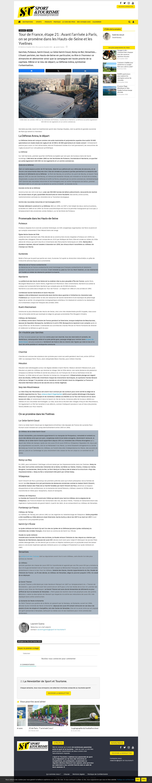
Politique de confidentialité (125, 779)
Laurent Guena (59, 47)
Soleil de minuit (118, 35)
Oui (137, 779)
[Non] (149, 780)
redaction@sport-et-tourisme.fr (121, 760)
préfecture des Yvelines (30, 556)
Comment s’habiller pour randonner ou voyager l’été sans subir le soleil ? (125, 64)
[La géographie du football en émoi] (79, 706)
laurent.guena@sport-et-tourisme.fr (51, 630)
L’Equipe (67, 774)
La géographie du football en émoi (74, 728)
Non (143, 779)
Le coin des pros (68, 22)
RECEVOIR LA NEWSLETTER (126, 6)
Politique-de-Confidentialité (98, 774)
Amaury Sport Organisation (52, 394)
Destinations (28, 22)
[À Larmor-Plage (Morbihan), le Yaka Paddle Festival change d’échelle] (110, 86)
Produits (48, 22)
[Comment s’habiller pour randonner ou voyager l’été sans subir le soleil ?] (110, 63)
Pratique (57, 22)
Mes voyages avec (84, 22)
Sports (39, 22)
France (30, 30)
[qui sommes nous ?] (64, 767)
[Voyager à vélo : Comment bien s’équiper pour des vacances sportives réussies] (110, 50)
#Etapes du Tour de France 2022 (29, 641)
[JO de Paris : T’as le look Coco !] (37, 706)
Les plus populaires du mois (119, 48)
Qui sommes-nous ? (53, 774)
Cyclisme (22, 30)
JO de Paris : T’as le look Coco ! (30, 728)
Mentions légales (78, 774)
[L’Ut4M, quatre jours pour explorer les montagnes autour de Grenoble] (110, 74)
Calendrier (96, 22)
